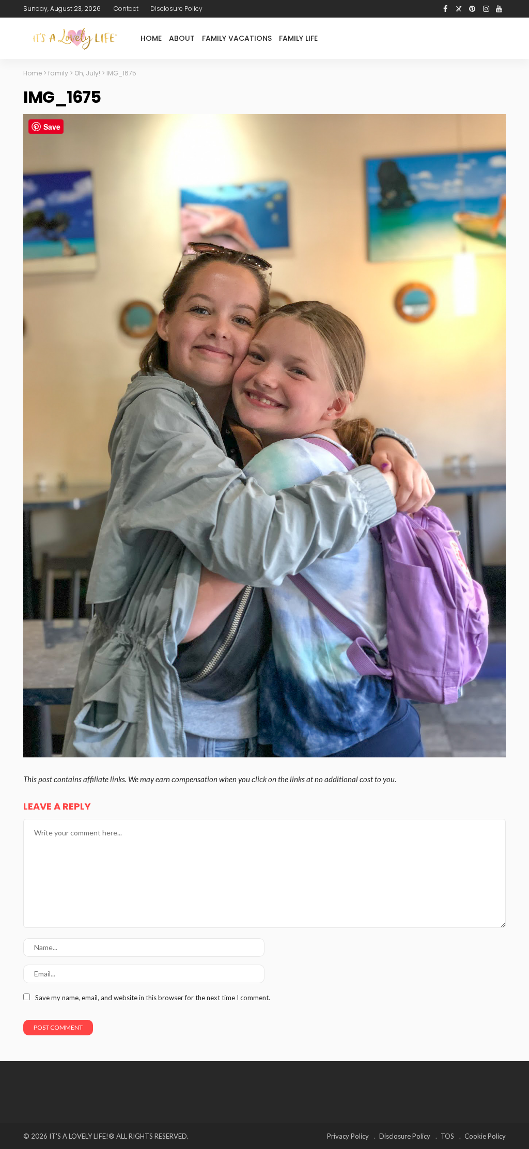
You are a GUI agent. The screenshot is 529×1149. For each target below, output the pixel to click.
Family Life (298, 38)
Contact (126, 8)
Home (151, 38)
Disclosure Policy (176, 8)
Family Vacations (237, 38)
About (182, 38)
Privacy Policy (348, 1136)
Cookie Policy (485, 1136)
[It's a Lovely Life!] (75, 38)
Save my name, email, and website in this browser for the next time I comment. (152, 997)
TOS (447, 1136)
